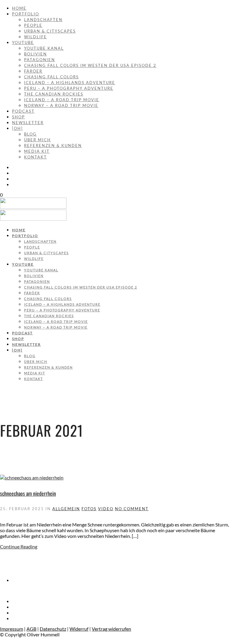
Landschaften (43, 19)
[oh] (17, 128)
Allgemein (66, 508)
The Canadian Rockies (53, 94)
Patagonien (39, 59)
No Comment (132, 508)
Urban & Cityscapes (50, 31)
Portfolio (25, 13)
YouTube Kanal (44, 48)
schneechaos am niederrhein (28, 493)
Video (105, 508)
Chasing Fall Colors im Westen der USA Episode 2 (90, 65)
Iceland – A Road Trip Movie (61, 99)
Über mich (37, 139)
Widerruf (78, 629)
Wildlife (35, 36)
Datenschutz (53, 629)
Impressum (11, 629)
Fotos (89, 508)
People (33, 25)
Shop (18, 116)
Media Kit (37, 151)
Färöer (33, 71)
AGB (31, 629)
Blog (30, 134)
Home (19, 8)
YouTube (23, 42)
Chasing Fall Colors (51, 76)
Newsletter (28, 122)
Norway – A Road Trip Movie (61, 105)
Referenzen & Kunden (53, 145)
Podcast (23, 111)
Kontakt (35, 157)
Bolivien (35, 54)
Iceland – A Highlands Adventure (69, 82)
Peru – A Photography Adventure (68, 88)
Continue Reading (18, 546)
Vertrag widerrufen (111, 629)
